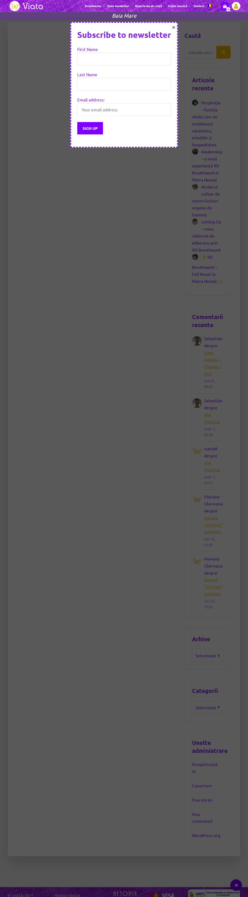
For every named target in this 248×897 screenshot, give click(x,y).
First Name (87, 49)
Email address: (91, 99)
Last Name (87, 74)
